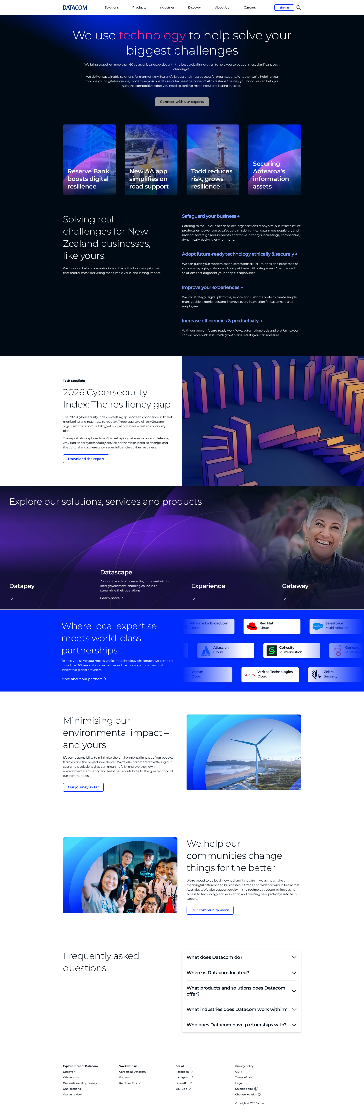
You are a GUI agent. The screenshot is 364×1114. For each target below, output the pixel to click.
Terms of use (243, 1077)
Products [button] (139, 7)
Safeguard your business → (211, 216)
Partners (125, 1077)
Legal (238, 1083)
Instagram (183, 1077)
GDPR (239, 1071)
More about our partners (82, 679)
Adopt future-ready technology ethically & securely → (240, 254)
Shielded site (244, 1089)
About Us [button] (222, 7)
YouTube (182, 1089)
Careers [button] (250, 7)
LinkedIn (182, 1083)
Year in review (72, 1094)
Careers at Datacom (132, 1071)
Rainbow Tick (128, 1083)
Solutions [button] (112, 7)
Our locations (72, 1089)
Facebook (183, 1071)
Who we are (71, 1077)
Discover (194, 7)
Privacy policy (244, 1066)
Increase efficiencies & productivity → (222, 320)
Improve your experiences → (212, 287)
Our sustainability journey (80, 1083)
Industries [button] (167, 7)
